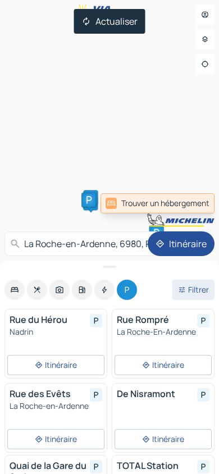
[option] (14, 290)
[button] (88, 200)
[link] (158, 203)
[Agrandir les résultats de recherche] (109, 267)
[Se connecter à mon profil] (205, 14)
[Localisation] (205, 64)
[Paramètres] (205, 39)
